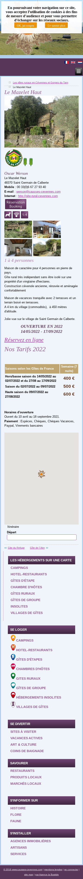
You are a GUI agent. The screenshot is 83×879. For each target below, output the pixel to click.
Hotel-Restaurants (34, 650)
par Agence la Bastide (47, 874)
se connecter (71, 869)
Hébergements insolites (38, 697)
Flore (15, 814)
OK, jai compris (25, 25)
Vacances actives (26, 738)
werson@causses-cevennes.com (38, 191)
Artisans (18, 847)
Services (18, 854)
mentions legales (53, 869)
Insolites (19, 606)
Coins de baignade (27, 751)
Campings (19, 568)
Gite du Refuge (16, 547)
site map (28, 874)
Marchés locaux (25, 783)
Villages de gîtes (27, 613)
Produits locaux (26, 777)
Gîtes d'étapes (29, 659)
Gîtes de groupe (25, 600)
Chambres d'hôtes (33, 669)
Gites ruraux (28, 678)
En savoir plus (56, 25)
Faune (15, 821)
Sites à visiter (23, 731)
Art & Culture (23, 744)
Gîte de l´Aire (37, 547)
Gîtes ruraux (23, 593)
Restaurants (22, 771)
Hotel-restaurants (29, 574)
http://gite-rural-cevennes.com (38, 196)
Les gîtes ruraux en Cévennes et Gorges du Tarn (40, 82)
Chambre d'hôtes (26, 587)
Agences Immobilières (30, 841)
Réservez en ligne (24, 340)
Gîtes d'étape (23, 580)
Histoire (18, 808)
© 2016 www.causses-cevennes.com (22, 869)
